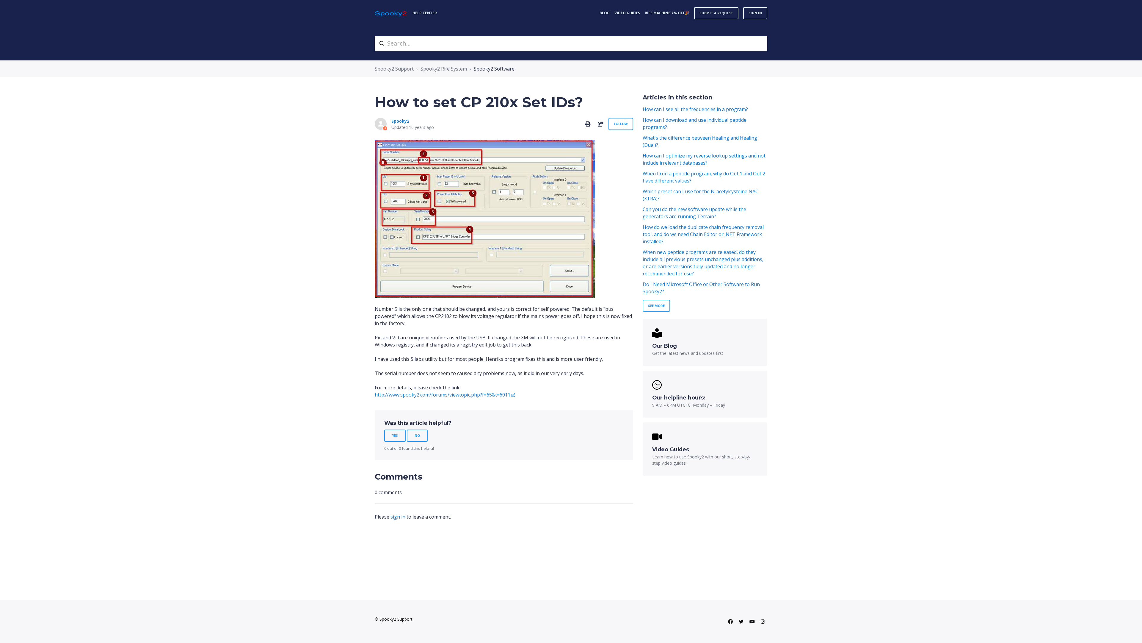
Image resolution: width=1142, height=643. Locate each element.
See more (656, 305)
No (417, 435)
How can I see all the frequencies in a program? (695, 109)
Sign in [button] (755, 13)
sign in (397, 517)
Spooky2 (400, 121)
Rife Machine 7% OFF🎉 (667, 12)
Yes (395, 435)
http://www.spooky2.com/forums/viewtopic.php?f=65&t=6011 (442, 394)
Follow (621, 123)
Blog (605, 12)
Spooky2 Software (494, 68)
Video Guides (627, 12)
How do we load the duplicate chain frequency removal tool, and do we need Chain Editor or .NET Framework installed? (703, 234)
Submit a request (716, 13)
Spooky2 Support (394, 68)
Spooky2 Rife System (444, 68)
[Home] (391, 13)
